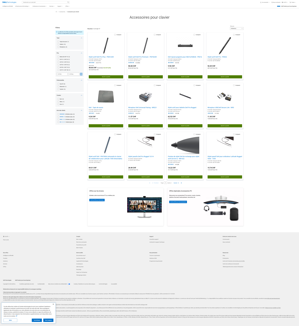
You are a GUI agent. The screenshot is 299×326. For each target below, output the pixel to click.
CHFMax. (71, 74)
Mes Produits (79, 247)
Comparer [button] (118, 34)
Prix (58, 53)
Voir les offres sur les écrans (97, 200)
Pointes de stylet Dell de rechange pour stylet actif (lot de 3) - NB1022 (183, 158)
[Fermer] (53, 304)
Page (162, 183)
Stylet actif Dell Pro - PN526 (217, 57)
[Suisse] (56, 12)
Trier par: (232, 26)
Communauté (226, 239)
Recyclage (78, 269)
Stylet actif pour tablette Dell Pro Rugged (182, 107)
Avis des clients (61, 110)
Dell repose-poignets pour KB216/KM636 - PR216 (185, 57)
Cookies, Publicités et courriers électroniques (84, 284)
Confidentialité (41, 284)
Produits (5, 258)
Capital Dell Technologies (82, 261)
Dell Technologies (7, 280)
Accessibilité (114, 284)
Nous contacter (226, 242)
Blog (224, 255)
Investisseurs (79, 264)
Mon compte (79, 239)
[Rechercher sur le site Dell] (68, 2)
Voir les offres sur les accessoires (178, 202)
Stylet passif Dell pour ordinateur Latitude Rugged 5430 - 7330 (225, 158)
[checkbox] (63, 41)
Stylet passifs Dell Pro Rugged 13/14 (141, 156)
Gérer (10, 320)
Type (58, 38)
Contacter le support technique (157, 242)
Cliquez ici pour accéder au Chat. (273, 307)
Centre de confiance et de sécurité (231, 264)
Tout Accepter (48, 320)
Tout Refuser (37, 320)
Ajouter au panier (106, 76)
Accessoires (62, 11)
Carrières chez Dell (80, 258)
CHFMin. (60, 74)
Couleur (59, 95)
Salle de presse (79, 266)
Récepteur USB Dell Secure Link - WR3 (221, 107)
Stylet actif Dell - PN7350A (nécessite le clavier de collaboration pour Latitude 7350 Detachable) (105, 158)
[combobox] (46, 2)
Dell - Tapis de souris (96, 107)
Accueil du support (154, 239)
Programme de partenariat (156, 261)
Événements (226, 258)
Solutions (5, 261)
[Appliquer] (81, 74)
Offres (4, 266)
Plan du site (6, 239)
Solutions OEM (153, 258)
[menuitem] (22, 6)
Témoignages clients (81, 275)
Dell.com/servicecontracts (273, 298)
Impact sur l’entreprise (81, 272)
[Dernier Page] (181, 183)
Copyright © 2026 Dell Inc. (9, 284)
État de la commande (81, 242)
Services (5, 264)
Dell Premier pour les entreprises (289, 6)
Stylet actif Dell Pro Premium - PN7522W (142, 57)
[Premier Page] (149, 183)
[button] (265, 2)
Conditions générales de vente (26, 284)
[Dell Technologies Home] (9, 2)
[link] (276, 2)
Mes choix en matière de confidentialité (57, 284)
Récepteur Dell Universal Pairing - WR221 (142, 107)
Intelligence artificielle (8, 255)
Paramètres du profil (81, 245)
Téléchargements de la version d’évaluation (233, 266)
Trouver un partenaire (155, 255)
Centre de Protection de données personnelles (234, 261)
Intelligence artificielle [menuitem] (7, 6)
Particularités (60, 80)
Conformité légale (103, 284)
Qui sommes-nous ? (81, 255)
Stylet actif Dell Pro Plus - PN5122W (101, 57)
